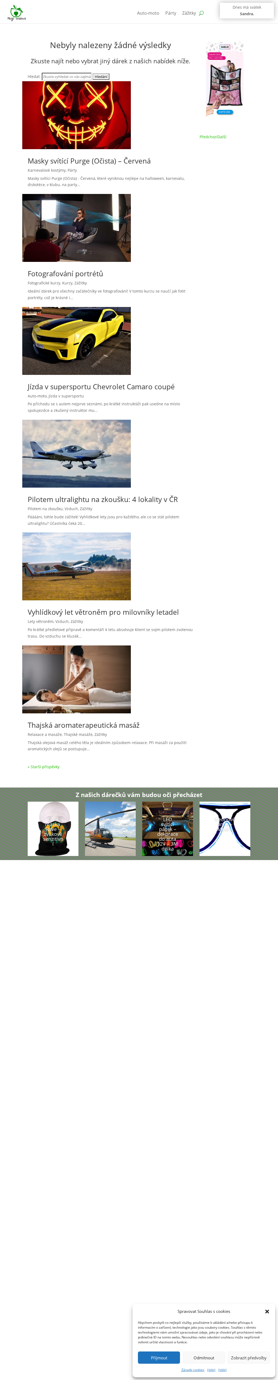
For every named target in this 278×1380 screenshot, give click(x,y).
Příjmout (159, 1357)
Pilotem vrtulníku (110, 823)
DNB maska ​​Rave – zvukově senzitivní (53, 831)
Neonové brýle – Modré (224, 824)
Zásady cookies (192, 1370)
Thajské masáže (78, 734)
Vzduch (71, 508)
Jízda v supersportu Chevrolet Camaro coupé (101, 386)
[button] (267, 1311)
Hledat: (34, 76)
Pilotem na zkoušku (45, 508)
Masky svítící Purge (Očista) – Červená (89, 161)
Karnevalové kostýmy (47, 170)
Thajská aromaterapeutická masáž (84, 725)
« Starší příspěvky (43, 766)
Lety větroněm (40, 621)
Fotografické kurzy (44, 283)
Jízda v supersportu (66, 396)
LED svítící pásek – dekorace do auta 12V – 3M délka (167, 834)
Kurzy (67, 283)
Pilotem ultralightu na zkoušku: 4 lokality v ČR (103, 499)
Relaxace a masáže (45, 734)
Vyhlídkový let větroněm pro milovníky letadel (103, 612)
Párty (170, 13)
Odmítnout (204, 1357)
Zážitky (189, 13)
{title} (211, 1370)
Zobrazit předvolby (249, 1357)
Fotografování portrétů (65, 273)
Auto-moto (148, 13)
